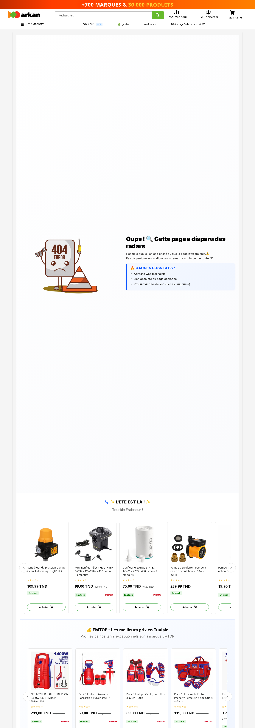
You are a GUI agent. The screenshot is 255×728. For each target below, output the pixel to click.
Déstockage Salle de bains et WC (188, 24)
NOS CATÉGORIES (35, 24)
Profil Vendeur (177, 17)
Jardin (126, 24)
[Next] (231, 567)
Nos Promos (150, 24)
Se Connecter (209, 17)
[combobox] (109, 15)
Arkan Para (88, 24)
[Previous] (24, 567)
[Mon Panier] (232, 12)
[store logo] (24, 15)
